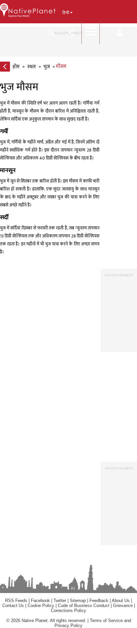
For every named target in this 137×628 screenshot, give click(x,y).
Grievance (123, 605)
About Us (121, 600)
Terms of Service (106, 620)
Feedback (98, 600)
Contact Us (13, 605)
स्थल (31, 67)
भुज (47, 67)
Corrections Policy (68, 610)
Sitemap (78, 600)
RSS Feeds (16, 600)
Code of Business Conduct (83, 605)
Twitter (60, 600)
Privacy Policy (68, 625)
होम (16, 67)
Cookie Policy (42, 605)
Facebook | (42, 600)
